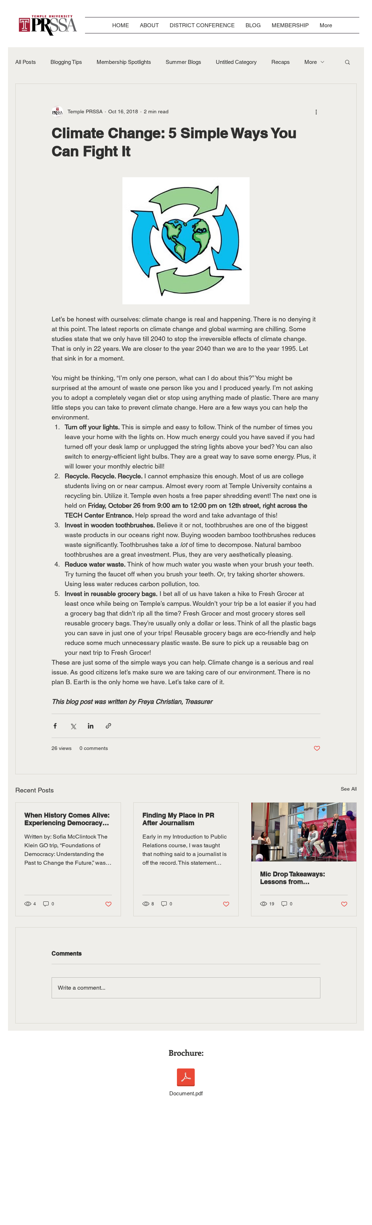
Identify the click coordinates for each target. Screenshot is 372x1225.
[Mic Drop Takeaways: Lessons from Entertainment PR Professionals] (303, 832)
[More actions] (316, 111)
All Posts (25, 62)
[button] (347, 62)
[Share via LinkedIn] (90, 725)
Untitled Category (236, 62)
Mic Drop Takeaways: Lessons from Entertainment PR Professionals (292, 877)
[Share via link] (108, 725)
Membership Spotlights (124, 62)
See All (349, 789)
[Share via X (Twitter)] (72, 725)
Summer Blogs (183, 62)
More (310, 62)
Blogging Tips (66, 62)
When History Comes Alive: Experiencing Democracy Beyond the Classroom (67, 819)
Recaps (280, 62)
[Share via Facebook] (55, 725)
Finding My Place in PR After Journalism (178, 819)
